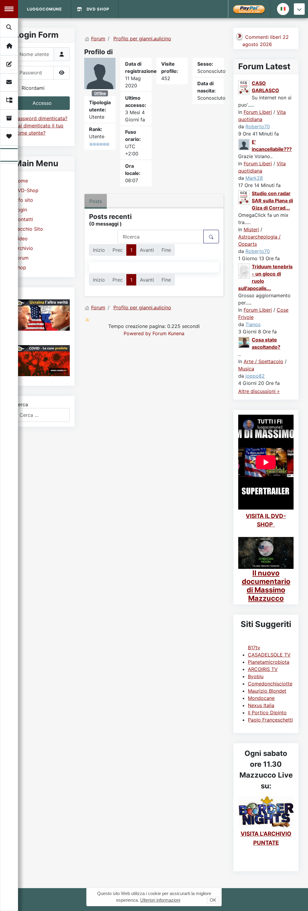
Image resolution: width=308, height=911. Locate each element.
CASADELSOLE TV (269, 655)
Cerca (21, 404)
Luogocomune (44, 9)
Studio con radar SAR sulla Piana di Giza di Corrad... (272, 200)
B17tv (254, 647)
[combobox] (42, 415)
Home (21, 181)
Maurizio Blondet (267, 691)
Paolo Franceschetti (270, 720)
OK (213, 900)
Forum (21, 258)
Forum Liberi (258, 112)
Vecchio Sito (28, 229)
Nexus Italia (261, 705)
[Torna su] (297, 900)
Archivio (23, 248)
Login (20, 210)
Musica (246, 369)
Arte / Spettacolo (263, 361)
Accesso (42, 103)
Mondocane (261, 698)
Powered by (137, 333)
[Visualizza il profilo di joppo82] (244, 342)
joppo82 (255, 376)
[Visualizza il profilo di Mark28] (244, 144)
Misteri (251, 229)
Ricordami (33, 88)
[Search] (9, 27)
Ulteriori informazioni (160, 900)
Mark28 (254, 178)
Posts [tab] (95, 201)
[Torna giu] (299, 9)
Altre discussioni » (259, 391)
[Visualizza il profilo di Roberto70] (244, 87)
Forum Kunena (168, 333)
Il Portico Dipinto (267, 713)
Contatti (23, 219)
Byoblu (255, 676)
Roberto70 (257, 126)
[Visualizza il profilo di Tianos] (244, 270)
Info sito (23, 200)
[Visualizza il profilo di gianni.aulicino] (100, 73)
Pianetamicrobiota (268, 662)
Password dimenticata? (40, 118)
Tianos (252, 324)
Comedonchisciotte (270, 684)
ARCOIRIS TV (263, 669)
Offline (100, 93)
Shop (20, 267)
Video (21, 239)
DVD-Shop (26, 190)
